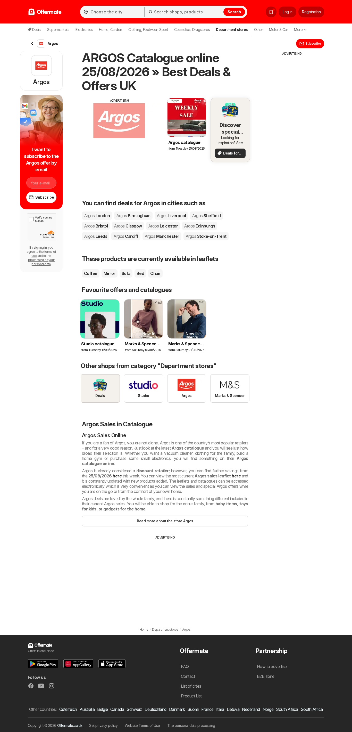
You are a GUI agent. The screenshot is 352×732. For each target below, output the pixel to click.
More (298, 29)
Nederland (251, 709)
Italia (220, 709)
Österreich (68, 709)
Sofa (126, 273)
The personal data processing (191, 725)
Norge (268, 709)
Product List (191, 695)
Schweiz (134, 709)
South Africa (287, 709)
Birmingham (133, 215)
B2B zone (265, 676)
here (117, 475)
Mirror (109, 273)
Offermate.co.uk (69, 725)
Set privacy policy (103, 725)
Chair (155, 273)
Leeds (95, 236)
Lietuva (233, 709)
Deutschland (155, 709)
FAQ (185, 666)
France (207, 709)
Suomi (192, 709)
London (97, 215)
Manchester (162, 236)
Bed (140, 273)
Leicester (163, 226)
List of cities (191, 686)
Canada (117, 709)
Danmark (177, 709)
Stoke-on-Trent (206, 236)
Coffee (90, 273)
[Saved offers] (271, 11)
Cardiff (125, 236)
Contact (188, 676)
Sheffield (206, 215)
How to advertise (272, 666)
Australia (87, 709)
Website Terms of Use (142, 725)
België (102, 709)
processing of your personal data (41, 262)
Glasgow (128, 226)
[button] (43, 663)
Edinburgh (199, 226)
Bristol (96, 226)
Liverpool (171, 215)
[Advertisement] (119, 139)
